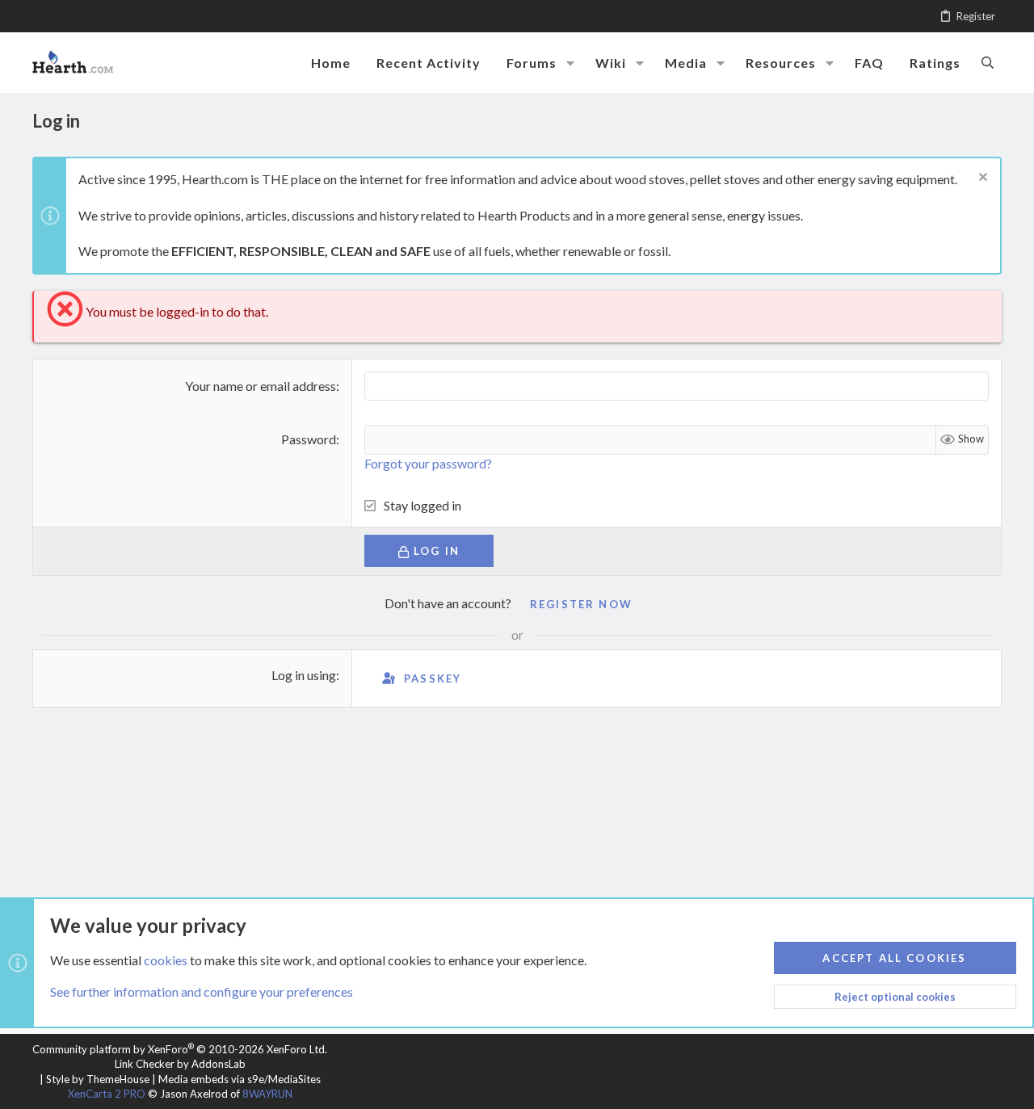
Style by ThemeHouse (97, 1079)
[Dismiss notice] (981, 178)
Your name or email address (260, 385)
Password (308, 439)
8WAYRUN (267, 1093)
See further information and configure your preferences (201, 991)
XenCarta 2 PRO (106, 1093)
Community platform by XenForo (179, 1049)
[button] (570, 63)
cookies (165, 960)
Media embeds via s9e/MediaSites (239, 1079)
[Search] (987, 62)
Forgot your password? (428, 463)
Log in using (303, 675)
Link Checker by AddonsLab (180, 1063)
